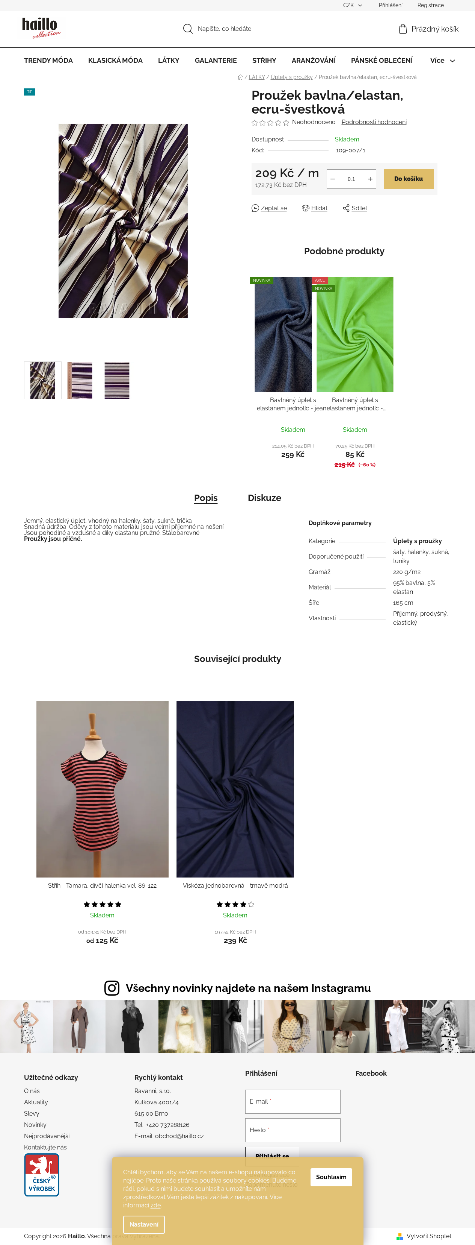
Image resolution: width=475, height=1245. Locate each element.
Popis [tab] (206, 497)
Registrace (431, 5)
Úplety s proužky (417, 541)
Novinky (35, 1124)
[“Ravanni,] (41, 1174)
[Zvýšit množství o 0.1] (370, 179)
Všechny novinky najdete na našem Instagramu (248, 988)
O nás (32, 1091)
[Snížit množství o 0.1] (332, 179)
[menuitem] (48, 60)
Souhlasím (331, 1177)
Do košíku (408, 178)
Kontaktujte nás (45, 1147)
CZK (349, 5)
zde (156, 1205)
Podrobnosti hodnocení (374, 122)
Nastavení (144, 1224)
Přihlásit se (272, 1156)
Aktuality (36, 1102)
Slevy (31, 1113)
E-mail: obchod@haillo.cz (169, 1136)
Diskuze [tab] (264, 497)
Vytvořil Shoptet (429, 1236)
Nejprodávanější (46, 1136)
